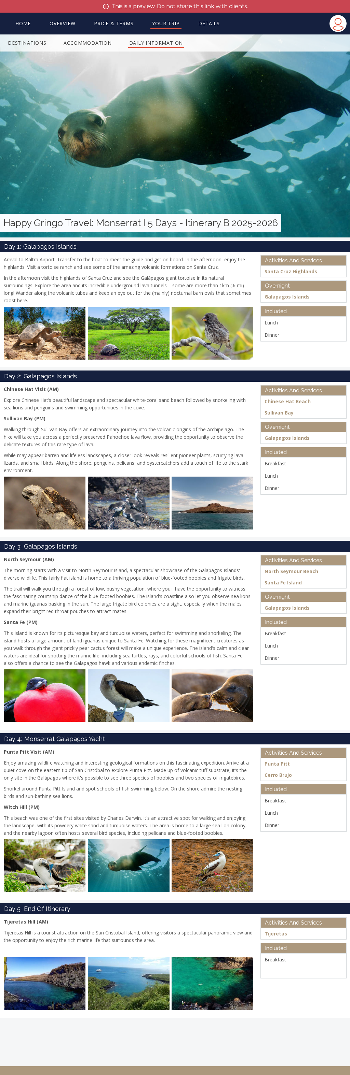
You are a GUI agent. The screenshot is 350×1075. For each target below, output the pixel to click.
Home (23, 23)
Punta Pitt (277, 763)
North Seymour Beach (291, 571)
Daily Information (156, 43)
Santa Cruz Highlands (291, 271)
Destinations (27, 43)
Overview (62, 23)
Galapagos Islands (287, 296)
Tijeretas (276, 933)
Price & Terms (113, 23)
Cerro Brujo (278, 775)
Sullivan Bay (279, 412)
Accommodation (87, 43)
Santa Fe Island (283, 582)
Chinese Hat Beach (288, 401)
